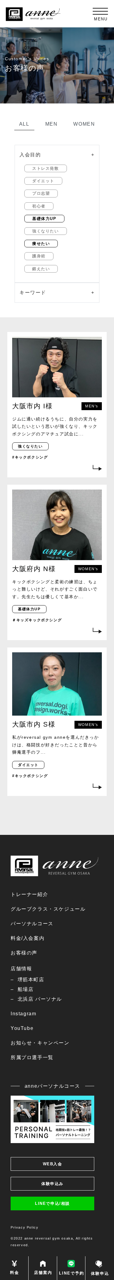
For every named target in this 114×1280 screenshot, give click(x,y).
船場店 (25, 989)
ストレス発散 (45, 168)
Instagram (23, 1013)
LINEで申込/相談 (52, 1203)
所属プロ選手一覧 (32, 1057)
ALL (24, 124)
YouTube (22, 1028)
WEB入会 (52, 1164)
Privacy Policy (24, 1227)
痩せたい (41, 243)
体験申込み (52, 1183)
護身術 (39, 256)
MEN (51, 124)
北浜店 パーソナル (40, 999)
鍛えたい (41, 269)
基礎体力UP (44, 218)
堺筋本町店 (31, 979)
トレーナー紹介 (29, 894)
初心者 (39, 206)
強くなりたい (45, 231)
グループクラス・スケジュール (48, 909)
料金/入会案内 (27, 938)
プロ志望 (41, 193)
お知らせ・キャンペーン (40, 1042)
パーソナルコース (32, 923)
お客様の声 (24, 952)
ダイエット (43, 181)
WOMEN (84, 124)
